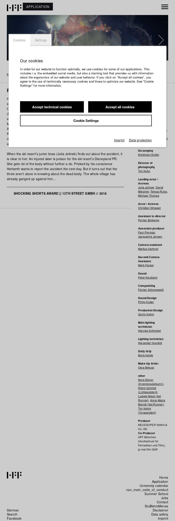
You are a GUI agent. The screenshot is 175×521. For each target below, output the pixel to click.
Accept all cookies (120, 106)
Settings (41, 40)
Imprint (119, 140)
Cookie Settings (86, 120)
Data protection (140, 140)
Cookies (19, 40)
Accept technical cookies (52, 106)
